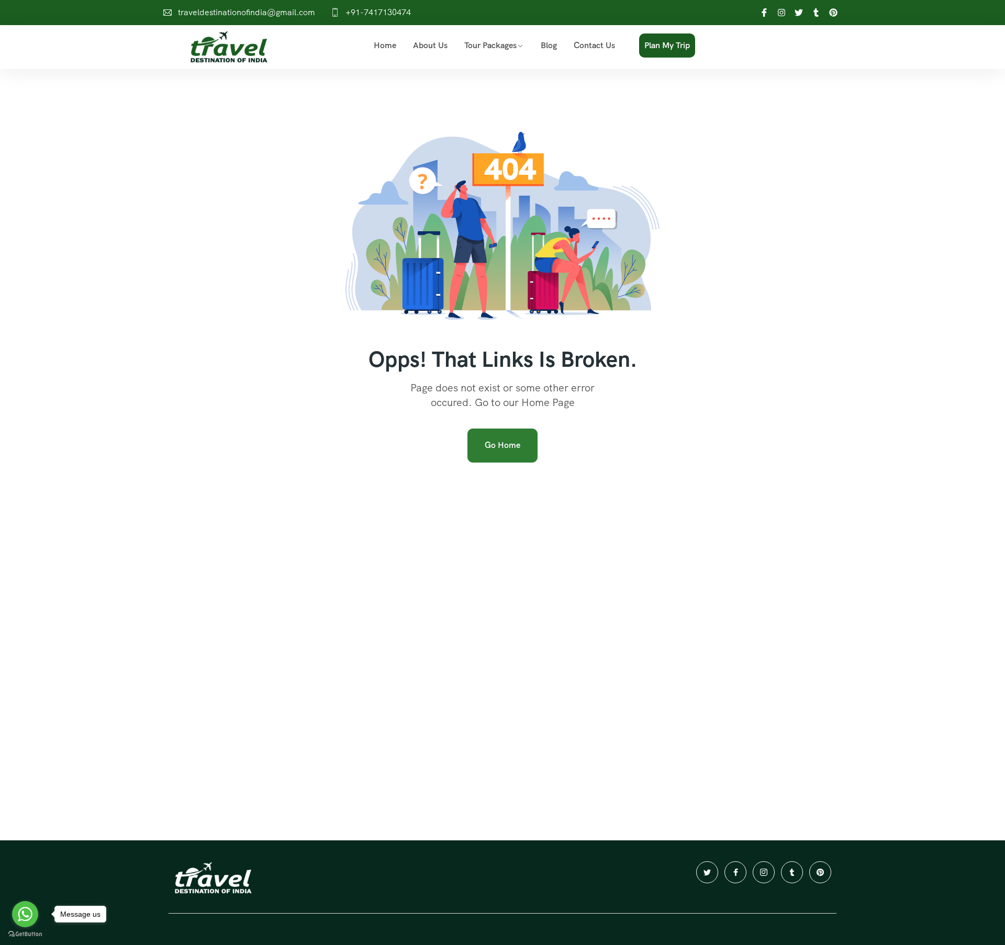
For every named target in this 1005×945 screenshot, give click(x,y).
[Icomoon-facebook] (735, 872)
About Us (430, 45)
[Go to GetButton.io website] (25, 934)
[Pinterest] (833, 12)
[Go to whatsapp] (25, 914)
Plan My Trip (667, 45)
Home (385, 45)
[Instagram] (781, 12)
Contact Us (594, 45)
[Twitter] (798, 12)
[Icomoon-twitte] (707, 872)
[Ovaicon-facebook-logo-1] (764, 12)
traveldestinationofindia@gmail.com (246, 12)
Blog (549, 45)
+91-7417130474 (378, 12)
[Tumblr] (816, 12)
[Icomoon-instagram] (764, 872)
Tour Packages (490, 45)
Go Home (502, 445)
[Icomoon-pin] (820, 872)
